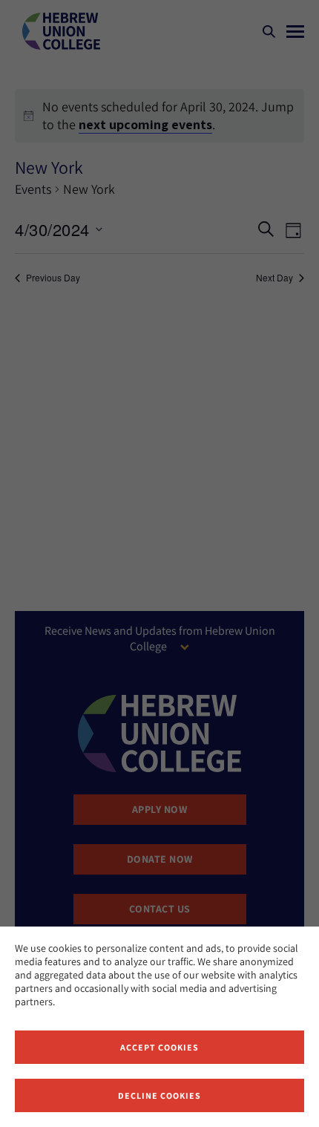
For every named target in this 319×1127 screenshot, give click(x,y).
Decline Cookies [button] (159, 1095)
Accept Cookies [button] (159, 1047)
